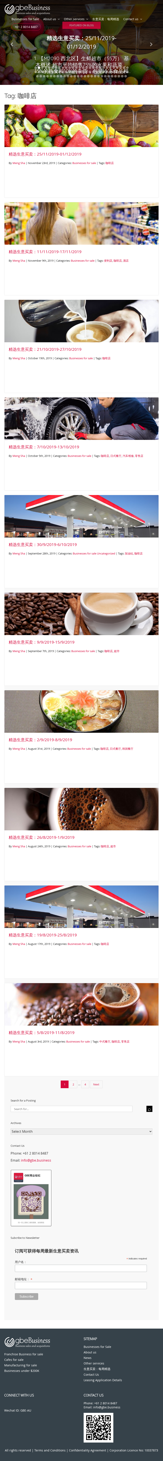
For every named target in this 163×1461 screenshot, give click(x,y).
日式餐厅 (115, 456)
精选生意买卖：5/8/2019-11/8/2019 (41, 1032)
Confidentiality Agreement (87, 1450)
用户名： (21, 1262)
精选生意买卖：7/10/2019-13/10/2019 (44, 447)
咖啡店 (109, 163)
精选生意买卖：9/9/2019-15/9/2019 (41, 642)
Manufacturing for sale (20, 1365)
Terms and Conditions (50, 1450)
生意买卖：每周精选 (105, 19)
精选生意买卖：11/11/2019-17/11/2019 (45, 251)
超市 (116, 651)
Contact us (130, 19)
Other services (74, 19)
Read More (81, 24)
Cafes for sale (14, 1360)
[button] (12, 42)
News (87, 1358)
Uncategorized (106, 553)
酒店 (126, 260)
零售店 (139, 456)
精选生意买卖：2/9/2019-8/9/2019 (40, 739)
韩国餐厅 (127, 749)
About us (49, 19)
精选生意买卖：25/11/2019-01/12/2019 (45, 154)
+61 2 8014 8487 (26, 27)
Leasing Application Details (103, 1380)
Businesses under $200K (21, 1371)
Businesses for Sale (25, 19)
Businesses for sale (84, 163)
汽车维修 (128, 456)
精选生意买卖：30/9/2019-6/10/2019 (43, 544)
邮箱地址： (23, 1279)
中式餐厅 (104, 1041)
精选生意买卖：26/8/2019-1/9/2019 (41, 837)
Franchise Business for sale (23, 1354)
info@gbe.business (36, 1160)
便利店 (108, 260)
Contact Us (91, 1375)
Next (96, 1084)
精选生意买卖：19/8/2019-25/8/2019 (43, 935)
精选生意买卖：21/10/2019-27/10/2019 (45, 349)
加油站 (129, 553)
